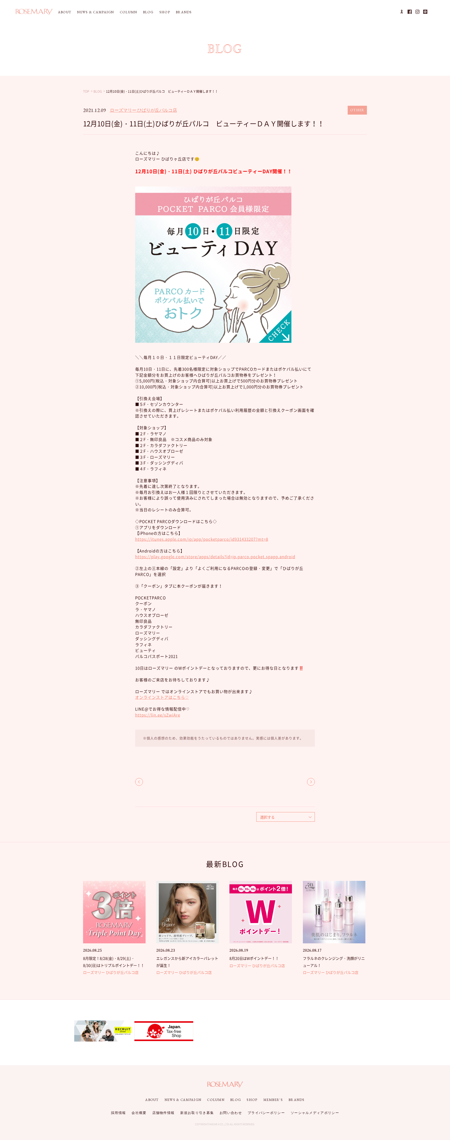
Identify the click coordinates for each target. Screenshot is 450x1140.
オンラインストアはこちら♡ (162, 697)
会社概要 (139, 1113)
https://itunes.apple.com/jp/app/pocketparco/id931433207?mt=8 (201, 539)
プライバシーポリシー (266, 1113)
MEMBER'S (273, 1100)
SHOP (164, 12)
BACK (139, 782)
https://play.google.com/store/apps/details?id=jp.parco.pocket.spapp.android (215, 556)
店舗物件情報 (163, 1113)
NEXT (311, 782)
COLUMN (128, 12)
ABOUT (65, 12)
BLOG (148, 12)
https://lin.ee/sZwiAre (157, 715)
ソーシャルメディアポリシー (315, 1113)
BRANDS (184, 12)
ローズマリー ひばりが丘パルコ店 (143, 110)
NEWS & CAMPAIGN (95, 12)
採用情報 (118, 1113)
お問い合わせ (231, 1113)
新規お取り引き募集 (197, 1113)
